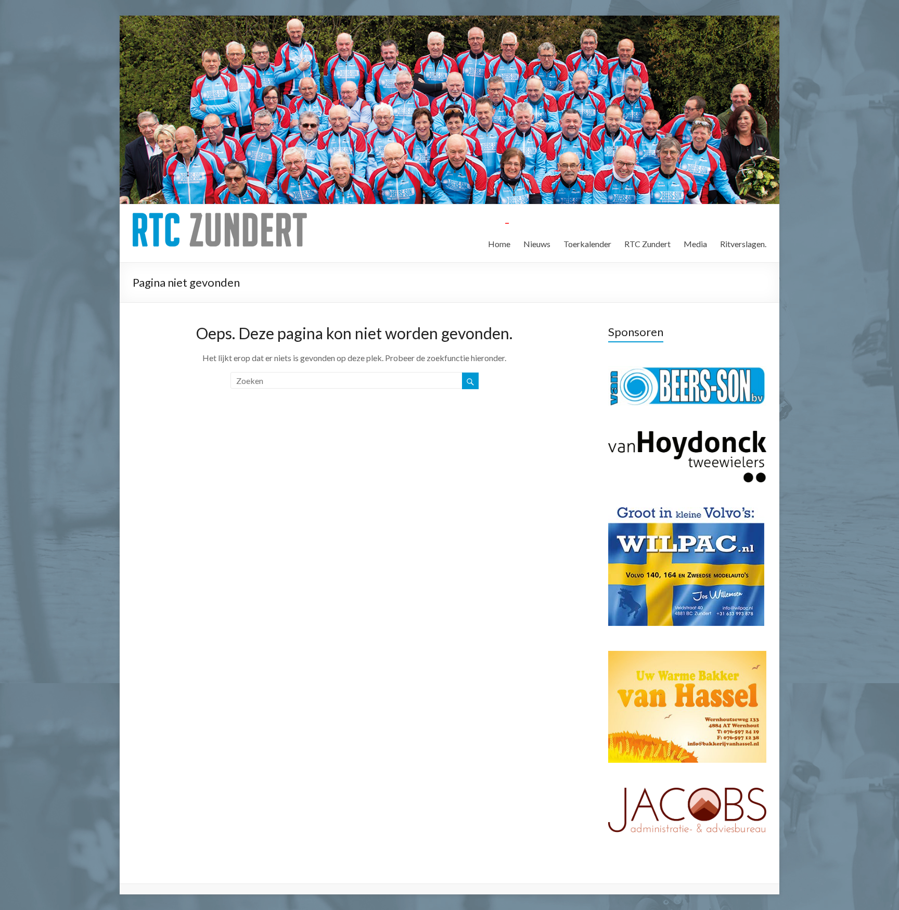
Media (695, 244)
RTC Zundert (647, 244)
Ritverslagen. (743, 244)
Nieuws (536, 244)
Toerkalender (587, 244)
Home (499, 244)
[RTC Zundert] (220, 217)
